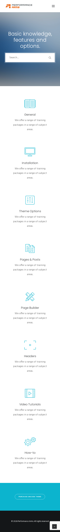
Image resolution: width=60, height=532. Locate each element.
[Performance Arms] (19, 6)
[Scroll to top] (54, 526)
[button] (53, 6)
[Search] (30, 57)
